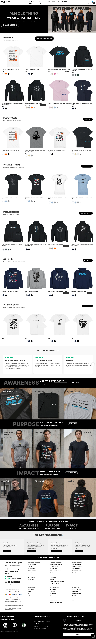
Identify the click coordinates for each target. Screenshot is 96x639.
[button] (93, 620)
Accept (78, 634)
